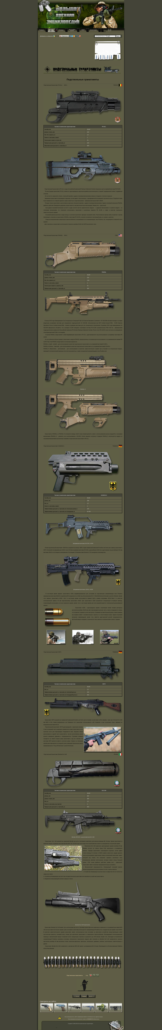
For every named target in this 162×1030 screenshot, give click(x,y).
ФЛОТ (83, 30)
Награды (61, 30)
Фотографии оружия (72, 30)
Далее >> (91, 996)
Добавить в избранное (46, 36)
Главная (41, 30)
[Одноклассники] (74, 36)
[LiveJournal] (78, 36)
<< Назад (76, 996)
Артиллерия (93, 30)
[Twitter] (72, 36)
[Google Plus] (80, 36)
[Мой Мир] (76, 36)
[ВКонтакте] (70, 36)
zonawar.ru (90, 1019)
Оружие (51, 30)
